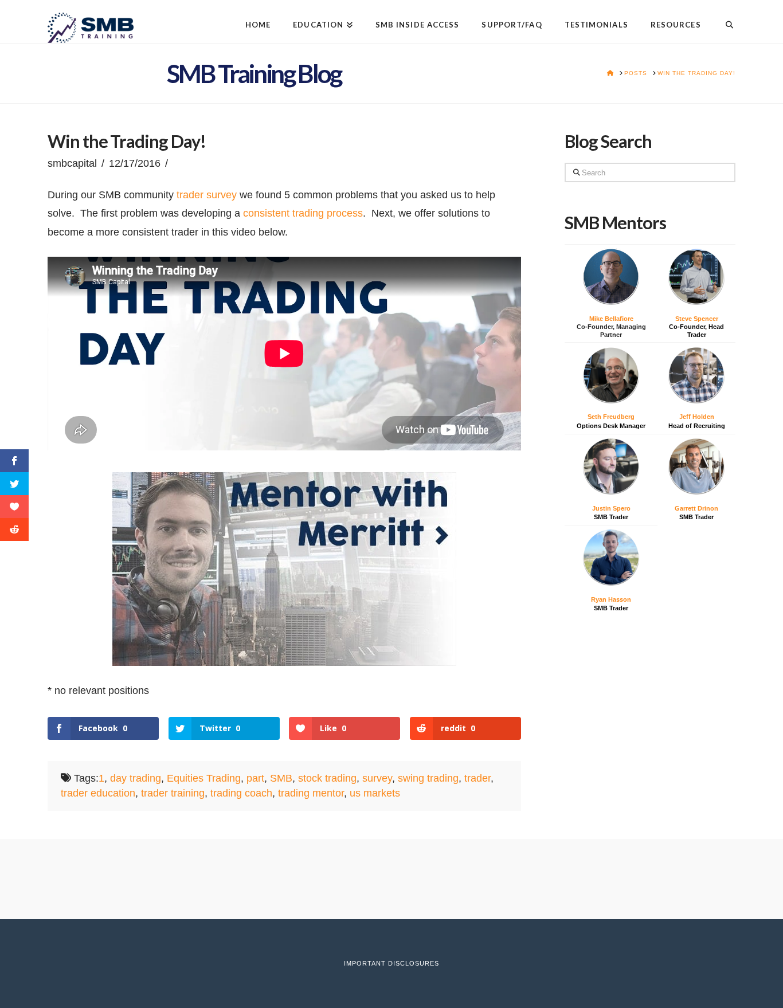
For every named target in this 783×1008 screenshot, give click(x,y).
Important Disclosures (391, 963)
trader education (98, 793)
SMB (281, 778)
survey (377, 778)
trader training (173, 793)
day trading (135, 778)
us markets (375, 793)
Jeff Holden (696, 416)
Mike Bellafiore (611, 318)
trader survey (207, 195)
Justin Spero (611, 508)
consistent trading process (301, 213)
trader (477, 778)
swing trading (428, 778)
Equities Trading (204, 778)
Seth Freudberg (611, 416)
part (255, 778)
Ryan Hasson (611, 599)
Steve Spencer (696, 318)
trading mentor (311, 793)
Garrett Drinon (696, 508)
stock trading (327, 778)
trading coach (241, 793)
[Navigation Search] (723, 16)
